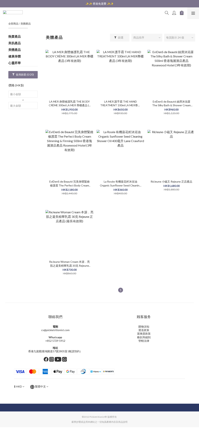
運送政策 (143, 330)
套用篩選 (24, 74)
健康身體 (14, 56)
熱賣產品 (14, 36)
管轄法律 (143, 340)
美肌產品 (14, 43)
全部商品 (13, 23)
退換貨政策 (144, 333)
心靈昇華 (14, 63)
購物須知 (143, 326)
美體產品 (26, 23)
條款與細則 (144, 337)
